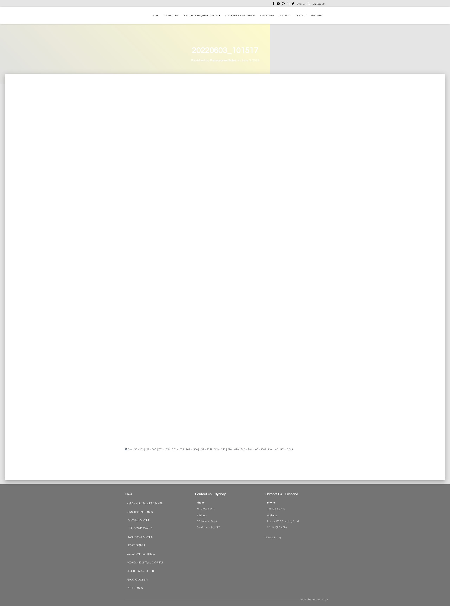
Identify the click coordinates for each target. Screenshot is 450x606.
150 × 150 (138, 449)
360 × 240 (220, 449)
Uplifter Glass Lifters (141, 571)
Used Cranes (135, 588)
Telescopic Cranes (140, 528)
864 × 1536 (192, 449)
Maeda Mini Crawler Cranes (144, 503)
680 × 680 (233, 449)
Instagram (283, 4)
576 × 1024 (178, 449)
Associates (317, 15)
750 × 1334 (164, 449)
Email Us (301, 3)
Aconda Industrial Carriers (145, 562)
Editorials (285, 15)
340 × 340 (246, 449)
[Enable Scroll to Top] (443, 599)
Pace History (171, 15)
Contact (300, 15)
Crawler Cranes (139, 519)
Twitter (293, 4)
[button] (219, 15)
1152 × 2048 (206, 449)
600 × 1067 (260, 449)
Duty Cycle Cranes (140, 536)
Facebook (273, 4)
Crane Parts (267, 15)
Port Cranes (136, 545)
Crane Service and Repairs (240, 15)
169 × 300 (151, 449)
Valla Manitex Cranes (141, 554)
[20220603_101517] (225, 263)
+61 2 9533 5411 (318, 3)
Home (155, 15)
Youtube (278, 4)
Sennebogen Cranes (140, 512)
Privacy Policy (273, 537)
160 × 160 (273, 449)
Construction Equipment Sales (200, 15)
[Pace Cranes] (131, 15)
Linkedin (288, 4)
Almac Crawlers (137, 579)
